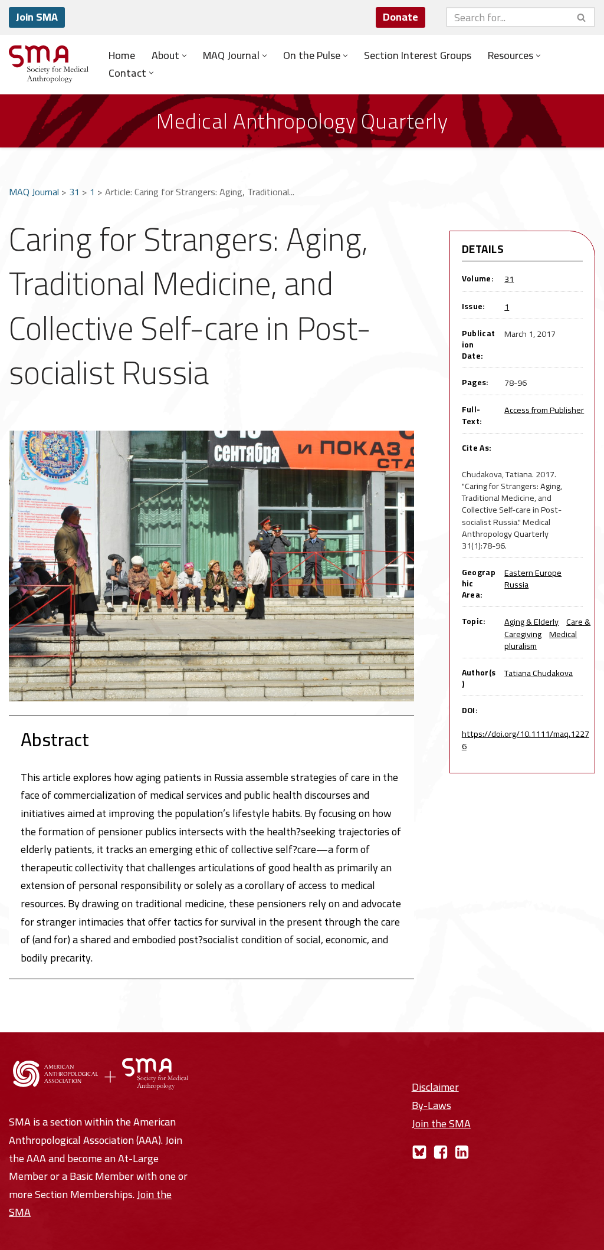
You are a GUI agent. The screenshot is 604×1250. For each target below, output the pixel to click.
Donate (400, 17)
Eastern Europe (533, 572)
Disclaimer (435, 1087)
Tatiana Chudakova (538, 673)
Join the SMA (441, 1123)
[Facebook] (440, 1152)
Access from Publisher (544, 410)
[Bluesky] (419, 1152)
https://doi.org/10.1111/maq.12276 (525, 739)
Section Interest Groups (417, 55)
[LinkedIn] (462, 1152)
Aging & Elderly (531, 621)
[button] (184, 56)
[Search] (582, 17)
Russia (516, 584)
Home (122, 55)
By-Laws (431, 1105)
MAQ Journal (34, 192)
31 (74, 192)
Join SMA (37, 17)
